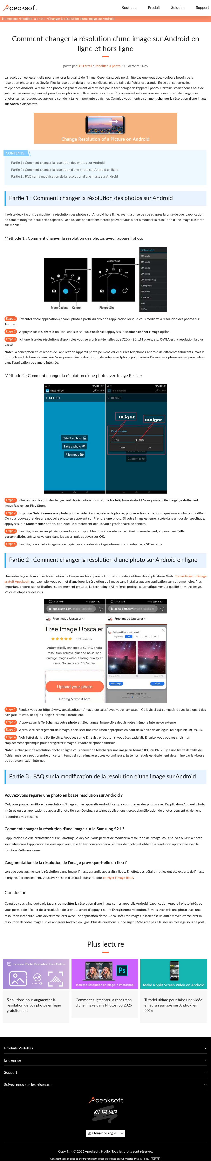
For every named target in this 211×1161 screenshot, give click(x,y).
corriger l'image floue (118, 877)
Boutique (129, 8)
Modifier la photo (32, 18)
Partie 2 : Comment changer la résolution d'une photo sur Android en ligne (64, 169)
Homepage (10, 18)
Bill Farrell (85, 66)
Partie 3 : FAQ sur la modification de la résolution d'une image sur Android (64, 176)
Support (202, 8)
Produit (154, 8)
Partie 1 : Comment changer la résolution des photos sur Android (58, 162)
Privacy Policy (141, 1158)
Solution (178, 8)
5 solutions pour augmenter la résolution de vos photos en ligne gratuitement (34, 1005)
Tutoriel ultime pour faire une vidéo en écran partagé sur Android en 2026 (173, 1005)
